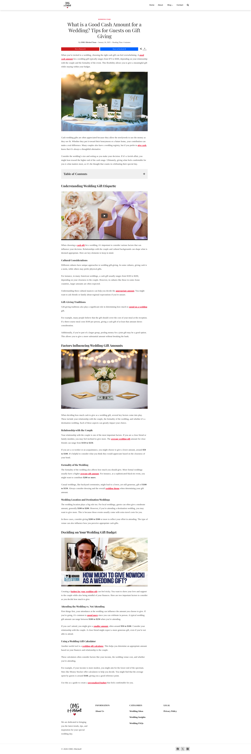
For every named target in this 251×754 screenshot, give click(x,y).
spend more (92, 615)
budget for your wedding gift (84, 591)
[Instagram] (188, 749)
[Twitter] (183, 749)
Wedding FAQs (104, 19)
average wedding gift (120, 439)
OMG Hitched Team (88, 42)
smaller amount (101, 626)
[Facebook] (178, 749)
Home (151, 5)
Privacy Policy (170, 711)
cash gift (81, 245)
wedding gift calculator (92, 646)
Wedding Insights (137, 717)
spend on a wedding (138, 307)
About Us (99, 711)
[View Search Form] (188, 5)
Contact (180, 5)
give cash (142, 145)
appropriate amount (125, 291)
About (160, 5)
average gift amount (89, 473)
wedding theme (112, 488)
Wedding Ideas (136, 711)
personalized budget (97, 682)
